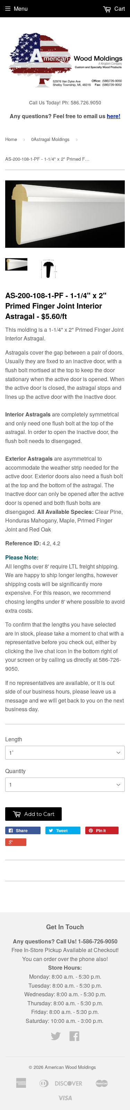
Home (11, 139)
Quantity (15, 771)
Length (13, 739)
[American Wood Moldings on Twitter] (56, 1038)
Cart (119, 8)
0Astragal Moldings (50, 139)
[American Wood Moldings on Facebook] (74, 1038)
